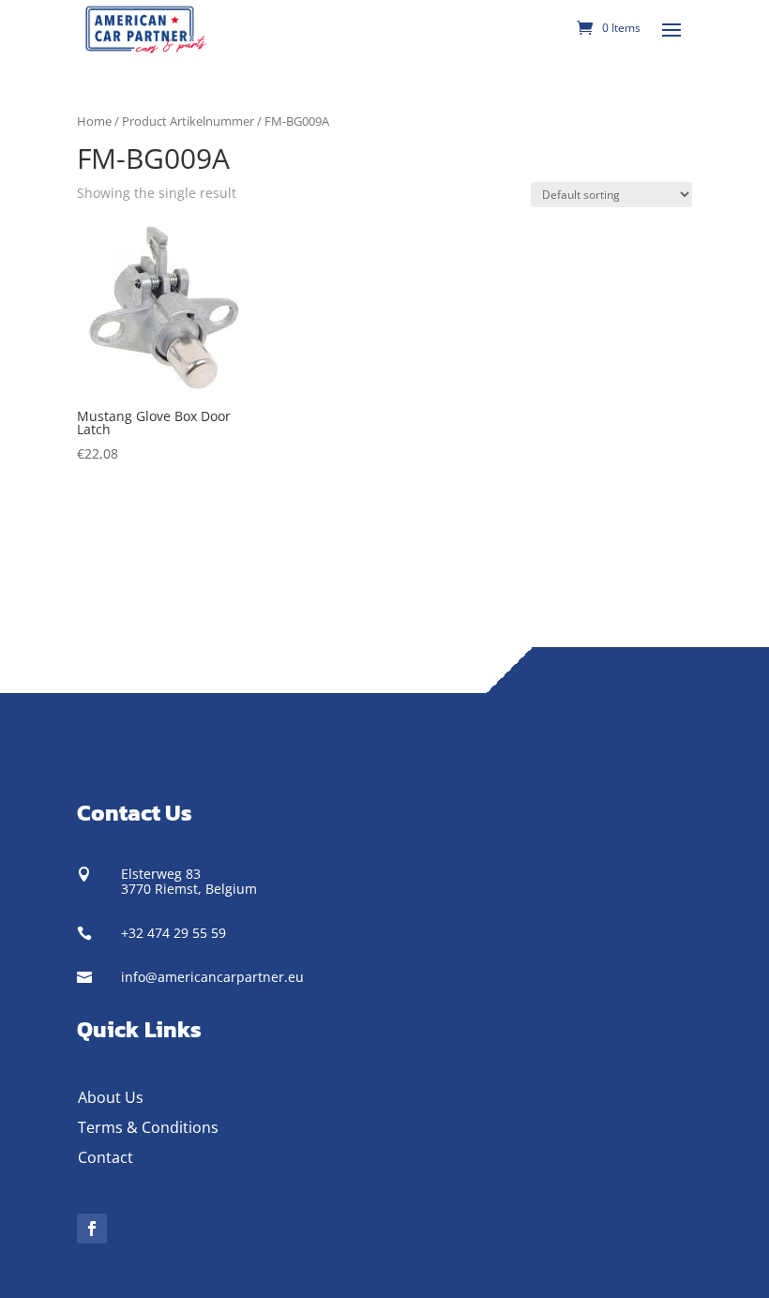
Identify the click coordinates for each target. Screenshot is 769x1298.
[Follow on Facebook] (92, 1229)
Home (94, 121)
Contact (105, 1157)
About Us (110, 1097)
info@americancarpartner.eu (212, 977)
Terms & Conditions (148, 1127)
